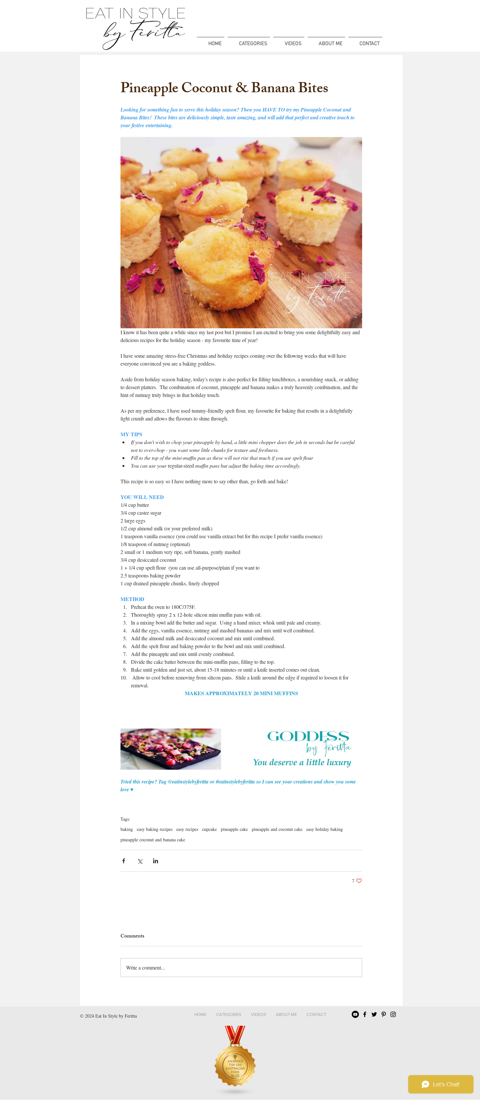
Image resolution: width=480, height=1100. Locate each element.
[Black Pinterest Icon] (383, 1014)
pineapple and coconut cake (277, 829)
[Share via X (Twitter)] (139, 861)
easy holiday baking (324, 829)
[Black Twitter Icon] (374, 1014)
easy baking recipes (154, 829)
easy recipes (187, 829)
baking (126, 829)
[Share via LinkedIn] (155, 861)
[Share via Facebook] (123, 861)
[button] (249, 41)
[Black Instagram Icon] (393, 1014)
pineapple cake (234, 829)
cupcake (209, 829)
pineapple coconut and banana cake (152, 839)
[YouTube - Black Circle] (355, 1014)
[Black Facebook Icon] (364, 1014)
